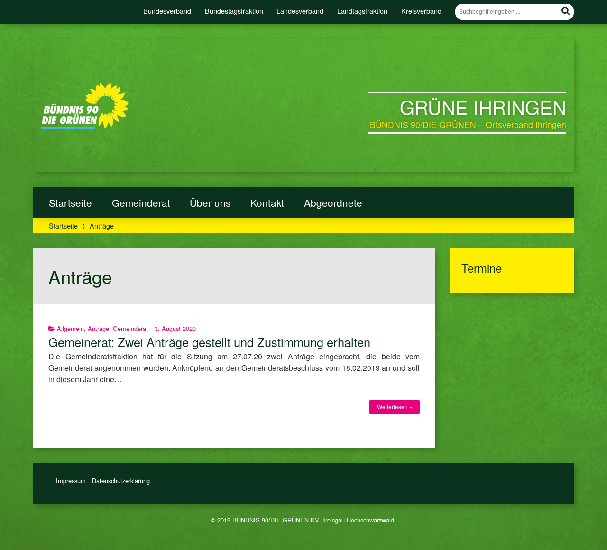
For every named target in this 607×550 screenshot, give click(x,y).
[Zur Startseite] (85, 126)
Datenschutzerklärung (121, 480)
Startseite (70, 202)
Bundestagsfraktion (234, 11)
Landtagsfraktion (362, 11)
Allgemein (70, 328)
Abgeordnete (333, 202)
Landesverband (299, 11)
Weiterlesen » (395, 407)
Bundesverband (167, 11)
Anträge (98, 328)
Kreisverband (421, 11)
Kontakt (267, 202)
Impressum (71, 480)
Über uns (210, 202)
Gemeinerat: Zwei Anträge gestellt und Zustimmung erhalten (209, 341)
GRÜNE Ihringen (483, 106)
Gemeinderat (141, 202)
